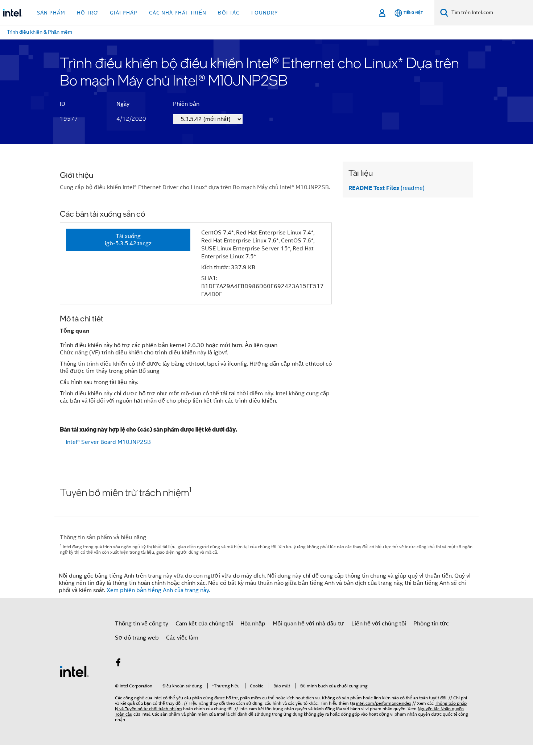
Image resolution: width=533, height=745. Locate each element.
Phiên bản (186, 104)
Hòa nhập (252, 623)
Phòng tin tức (431, 623)
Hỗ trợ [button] (87, 12)
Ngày (122, 104)
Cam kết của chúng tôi (204, 623)
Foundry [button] (264, 12)
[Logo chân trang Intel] (74, 671)
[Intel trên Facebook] (118, 663)
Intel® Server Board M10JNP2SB (108, 442)
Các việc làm (182, 637)
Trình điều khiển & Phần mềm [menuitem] (39, 32)
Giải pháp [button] (123, 12)
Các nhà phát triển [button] (177, 12)
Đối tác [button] (229, 12)
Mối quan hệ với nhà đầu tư (308, 623)
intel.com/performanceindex (383, 703)
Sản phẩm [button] (51, 12)
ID (62, 104)
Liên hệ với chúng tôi (378, 623)
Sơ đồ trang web (137, 637)
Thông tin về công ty (141, 623)
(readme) (386, 188)
